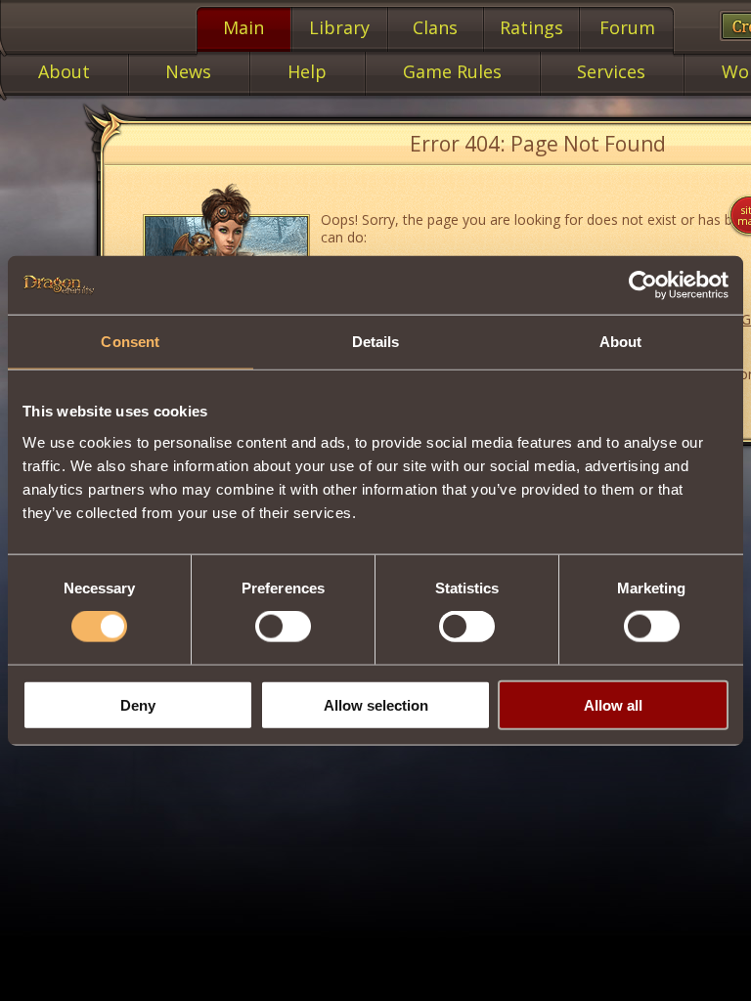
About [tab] (620, 341)
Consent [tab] (130, 341)
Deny (137, 704)
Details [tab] (376, 341)
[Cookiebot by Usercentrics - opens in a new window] (643, 285)
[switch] (283, 626)
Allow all (613, 704)
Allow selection (376, 704)
